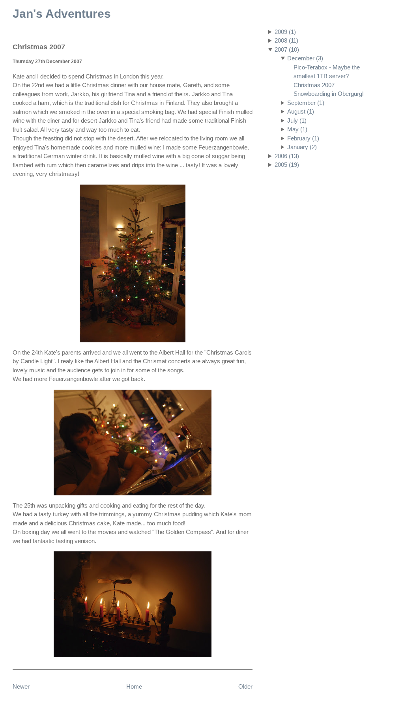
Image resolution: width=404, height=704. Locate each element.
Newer (21, 686)
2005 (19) (287, 164)
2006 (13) (287, 156)
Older (245, 686)
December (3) (305, 58)
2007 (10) (287, 49)
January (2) (302, 147)
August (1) (300, 111)
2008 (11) (286, 40)
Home (134, 686)
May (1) (297, 129)
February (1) (303, 138)
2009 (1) (285, 31)
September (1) (305, 102)
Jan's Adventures (62, 13)
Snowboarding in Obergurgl (328, 93)
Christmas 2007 (314, 85)
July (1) (297, 120)
